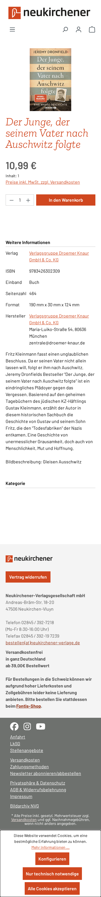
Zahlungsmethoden (29, 766)
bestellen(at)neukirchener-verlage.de (43, 642)
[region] (50, 79)
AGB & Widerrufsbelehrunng (38, 789)
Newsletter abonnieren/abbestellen (45, 773)
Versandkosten (25, 759)
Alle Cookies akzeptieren (52, 888)
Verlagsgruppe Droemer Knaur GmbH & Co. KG (59, 256)
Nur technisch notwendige (52, 873)
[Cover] (50, 79)
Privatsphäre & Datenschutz (37, 782)
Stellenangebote (26, 750)
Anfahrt (17, 736)
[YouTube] (43, 725)
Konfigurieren (52, 858)
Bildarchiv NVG (24, 805)
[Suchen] (65, 29)
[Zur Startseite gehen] (50, 13)
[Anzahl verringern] (11, 200)
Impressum (21, 796)
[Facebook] (17, 725)
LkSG (15, 743)
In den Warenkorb (66, 200)
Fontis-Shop (28, 706)
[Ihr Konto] (78, 29)
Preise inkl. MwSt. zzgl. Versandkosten (43, 182)
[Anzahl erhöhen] (28, 200)
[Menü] (12, 29)
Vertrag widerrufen (28, 576)
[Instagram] (30, 725)
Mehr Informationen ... (50, 847)
